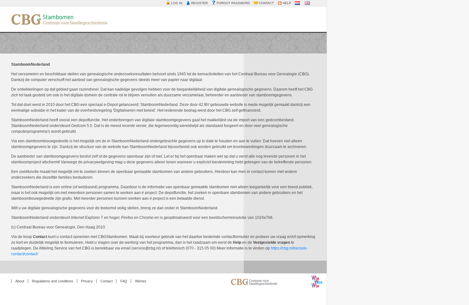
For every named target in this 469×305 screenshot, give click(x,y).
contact (266, 3)
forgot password (233, 3)
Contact (106, 281)
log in (176, 3)
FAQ (123, 281)
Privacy (87, 281)
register (199, 3)
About (19, 281)
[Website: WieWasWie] (222, 283)
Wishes (140, 281)
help (287, 3)
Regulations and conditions (52, 281)
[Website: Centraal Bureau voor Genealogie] (270, 285)
